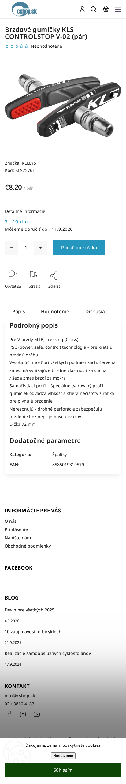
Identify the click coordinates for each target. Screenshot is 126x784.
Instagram (23, 714)
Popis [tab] (18, 311)
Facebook (9, 714)
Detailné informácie (25, 211)
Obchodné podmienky (28, 546)
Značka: (20, 163)
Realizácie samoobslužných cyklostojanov (48, 653)
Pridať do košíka (79, 247)
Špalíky (59, 454)
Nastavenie (63, 755)
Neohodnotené (46, 46)
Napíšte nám (18, 538)
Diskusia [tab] (95, 311)
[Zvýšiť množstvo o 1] (40, 248)
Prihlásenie (16, 529)
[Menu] (117, 9)
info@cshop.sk (20, 695)
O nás (11, 521)
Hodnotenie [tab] (55, 311)
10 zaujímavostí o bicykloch (33, 631)
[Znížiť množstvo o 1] (11, 248)
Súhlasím (63, 770)
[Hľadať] (93, 9)
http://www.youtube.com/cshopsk (36, 714)
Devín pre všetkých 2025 (29, 610)
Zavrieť (106, 294)
